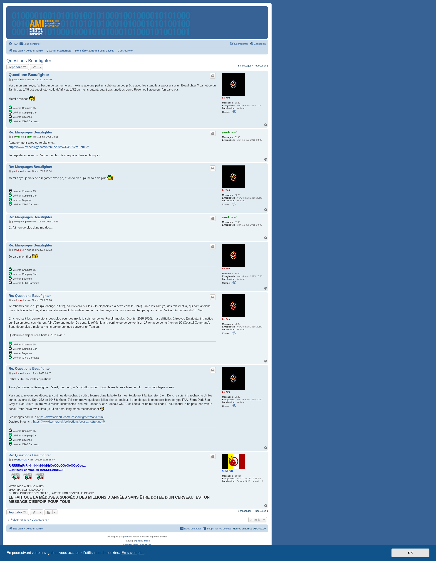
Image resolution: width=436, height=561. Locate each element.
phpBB (126, 536)
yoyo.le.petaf (229, 132)
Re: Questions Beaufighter (30, 296)
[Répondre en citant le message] (213, 76)
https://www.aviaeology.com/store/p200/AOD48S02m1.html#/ (49, 147)
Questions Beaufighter (28, 60)
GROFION (227, 471)
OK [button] (410, 553)
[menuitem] (13, 44)
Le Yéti (226, 97)
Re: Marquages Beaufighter (30, 132)
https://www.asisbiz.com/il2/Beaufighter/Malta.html (70, 417)
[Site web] (100, 22)
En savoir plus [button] (132, 553)
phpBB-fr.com (143, 540)
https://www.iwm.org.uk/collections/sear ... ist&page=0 (69, 421)
